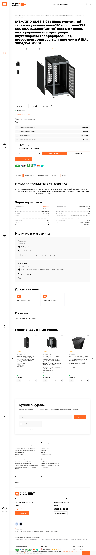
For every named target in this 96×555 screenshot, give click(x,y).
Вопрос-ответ (44, 467)
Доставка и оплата (46, 454)
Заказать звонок (61, 513)
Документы (55, 175)
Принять (86, 552)
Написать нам (23, 513)
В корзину (56, 153)
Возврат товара (45, 456)
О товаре (18, 175)
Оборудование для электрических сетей (26, 465)
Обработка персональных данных (50, 463)
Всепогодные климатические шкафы (25, 456)
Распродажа (44, 461)
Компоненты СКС (20, 452)
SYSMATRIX (46, 206)
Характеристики (29, 175)
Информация (45, 443)
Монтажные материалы (21, 459)
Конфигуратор (4, 147)
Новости (17, 480)
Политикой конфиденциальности (33, 552)
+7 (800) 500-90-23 (26, 251)
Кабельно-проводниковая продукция (25, 448)
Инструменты (19, 454)
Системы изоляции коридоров (23, 461)
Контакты (44, 477)
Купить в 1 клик (78, 153)
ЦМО (24, 363)
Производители (19, 470)
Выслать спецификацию (23, 159)
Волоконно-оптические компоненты (25, 450)
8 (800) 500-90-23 (60, 4)
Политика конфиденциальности (50, 465)
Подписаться (80, 417)
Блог (4, 420)
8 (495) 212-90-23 (61, 509)
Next (92, 358)
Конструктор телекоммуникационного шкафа (26, 468)
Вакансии (43, 450)
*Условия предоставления (22, 114)
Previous (12, 358)
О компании (44, 446)
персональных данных (42, 430)
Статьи (17, 482)
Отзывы (64, 175)
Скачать (19, 303)
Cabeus (76, 365)
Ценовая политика (46, 459)
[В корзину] (18, 380)
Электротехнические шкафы (23, 463)
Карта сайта (18, 528)
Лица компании (45, 448)
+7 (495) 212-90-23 (25, 273)
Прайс (4, 238)
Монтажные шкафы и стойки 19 (23, 446)
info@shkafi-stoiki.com (21, 509)
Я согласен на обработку (35, 430)
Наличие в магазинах (43, 175)
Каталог (4, 56)
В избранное (24, 148)
